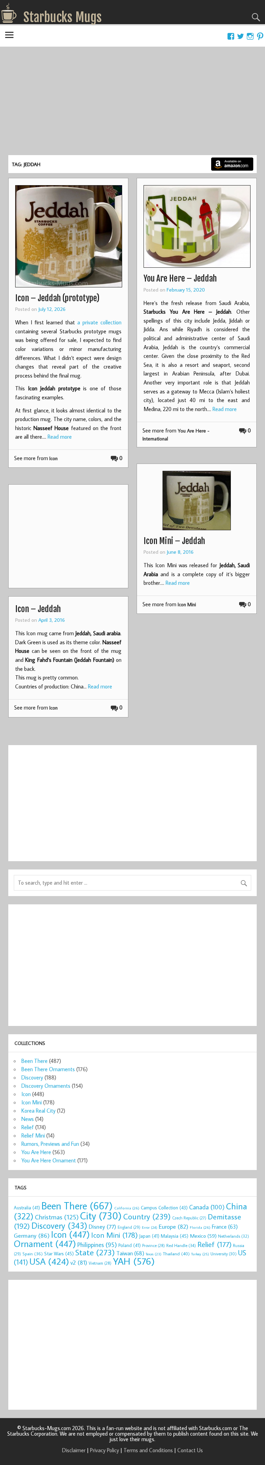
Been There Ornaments (48, 1069)
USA (49, 1261)
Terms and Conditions (148, 1450)
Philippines (97, 1244)
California (126, 1207)
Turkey (200, 1254)
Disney (102, 1226)
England (129, 1227)
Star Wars (59, 1253)
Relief (27, 1127)
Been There (34, 1060)
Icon (53, 458)
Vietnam (100, 1263)
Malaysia (174, 1236)
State (95, 1252)
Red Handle (181, 1245)
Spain (32, 1254)
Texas (153, 1254)
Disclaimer (74, 1450)
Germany (32, 1235)
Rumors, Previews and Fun (50, 1143)
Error (149, 1227)
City (101, 1215)
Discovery (32, 1077)
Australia (27, 1208)
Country (147, 1216)
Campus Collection (164, 1208)
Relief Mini (33, 1135)
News (27, 1118)
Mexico (203, 1235)
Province (153, 1245)
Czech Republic (189, 1217)
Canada (207, 1207)
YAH (134, 1261)
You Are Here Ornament (48, 1160)
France (225, 1226)
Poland (129, 1245)
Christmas (57, 1216)
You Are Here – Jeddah (180, 278)
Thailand (176, 1253)
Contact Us (190, 1450)
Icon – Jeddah (38, 609)
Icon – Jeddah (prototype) (57, 298)
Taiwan (130, 1253)
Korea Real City (38, 1110)
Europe (173, 1226)
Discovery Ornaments (45, 1085)
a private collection (99, 322)
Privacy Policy (104, 1450)
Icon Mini (187, 604)
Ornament (45, 1243)
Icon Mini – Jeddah (174, 541)
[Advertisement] (132, 103)
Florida (200, 1227)
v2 (78, 1262)
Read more (60, 436)
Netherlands (233, 1236)
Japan (149, 1236)
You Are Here (36, 1152)
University (223, 1253)
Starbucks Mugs (62, 17)
